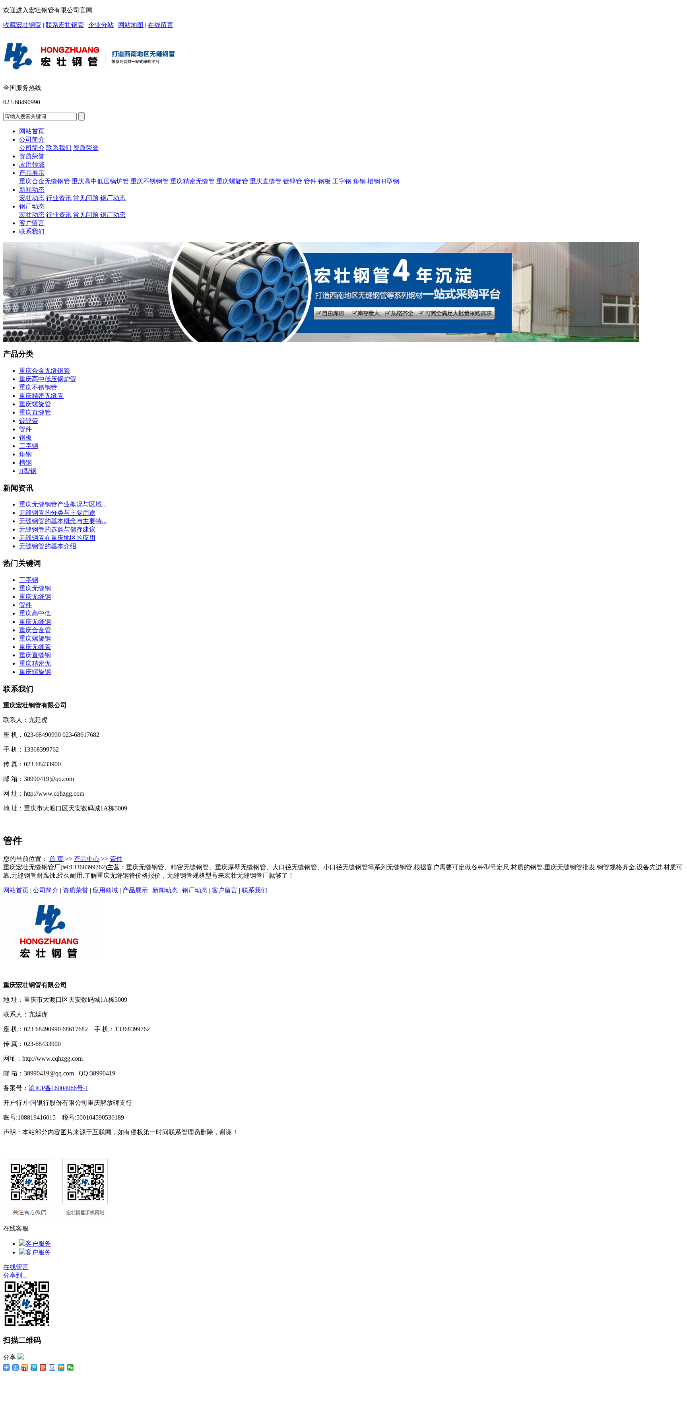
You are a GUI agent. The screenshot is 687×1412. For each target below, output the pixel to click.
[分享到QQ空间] (61, 1367)
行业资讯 (59, 198)
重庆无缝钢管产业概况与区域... (63, 504)
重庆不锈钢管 (149, 181)
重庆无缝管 (35, 646)
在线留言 (160, 24)
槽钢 (373, 181)
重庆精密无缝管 (192, 181)
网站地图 (131, 24)
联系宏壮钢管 (65, 24)
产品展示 (32, 172)
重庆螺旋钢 (35, 638)
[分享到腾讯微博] (34, 1367)
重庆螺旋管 (232, 181)
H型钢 (390, 181)
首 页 (56, 858)
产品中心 (86, 858)
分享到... (15, 1275)
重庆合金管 (35, 630)
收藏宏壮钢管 (22, 24)
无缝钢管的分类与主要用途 (57, 512)
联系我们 (59, 147)
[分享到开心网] (43, 1367)
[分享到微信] (70, 1367)
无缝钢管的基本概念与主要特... (63, 521)
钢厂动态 (113, 198)
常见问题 (86, 198)
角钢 (359, 181)
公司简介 (32, 139)
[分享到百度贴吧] (52, 1367)
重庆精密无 (35, 663)
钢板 (324, 181)
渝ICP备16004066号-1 (58, 1088)
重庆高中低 (35, 613)
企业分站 (101, 24)
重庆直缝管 (265, 181)
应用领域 (32, 164)
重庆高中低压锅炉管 (100, 181)
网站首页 (32, 131)
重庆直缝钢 (35, 655)
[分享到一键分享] (15, 1367)
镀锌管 (292, 181)
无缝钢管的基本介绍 (47, 546)
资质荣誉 (86, 147)
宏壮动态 (32, 198)
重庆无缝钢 (35, 588)
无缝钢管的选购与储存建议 (57, 529)
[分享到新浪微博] (24, 1367)
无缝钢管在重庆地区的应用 (57, 537)
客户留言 (32, 223)
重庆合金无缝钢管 (44, 181)
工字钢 (341, 181)
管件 (310, 181)
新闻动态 (32, 189)
